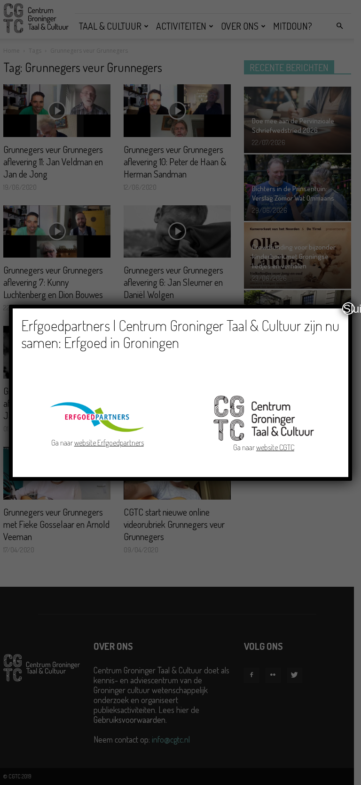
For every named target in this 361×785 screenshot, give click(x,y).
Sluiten (348, 308)
